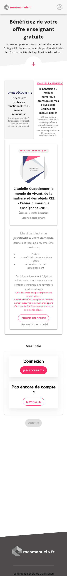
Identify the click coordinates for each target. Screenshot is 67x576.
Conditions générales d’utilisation (33, 573)
